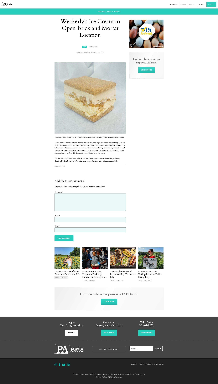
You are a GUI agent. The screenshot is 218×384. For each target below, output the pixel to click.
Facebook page (91, 158)
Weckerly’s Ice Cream (116, 137)
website (79, 158)
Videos (183, 4)
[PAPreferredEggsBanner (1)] (146, 47)
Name (57, 216)
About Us (134, 364)
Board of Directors (146, 364)
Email (56, 226)
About (201, 4)
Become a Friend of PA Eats (109, 11)
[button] (177, 4)
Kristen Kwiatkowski (85, 52)
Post (84, 47)
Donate (211, 4)
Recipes (191, 4)
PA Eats (64, 161)
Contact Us (160, 364)
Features (173, 4)
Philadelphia (93, 47)
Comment (58, 192)
